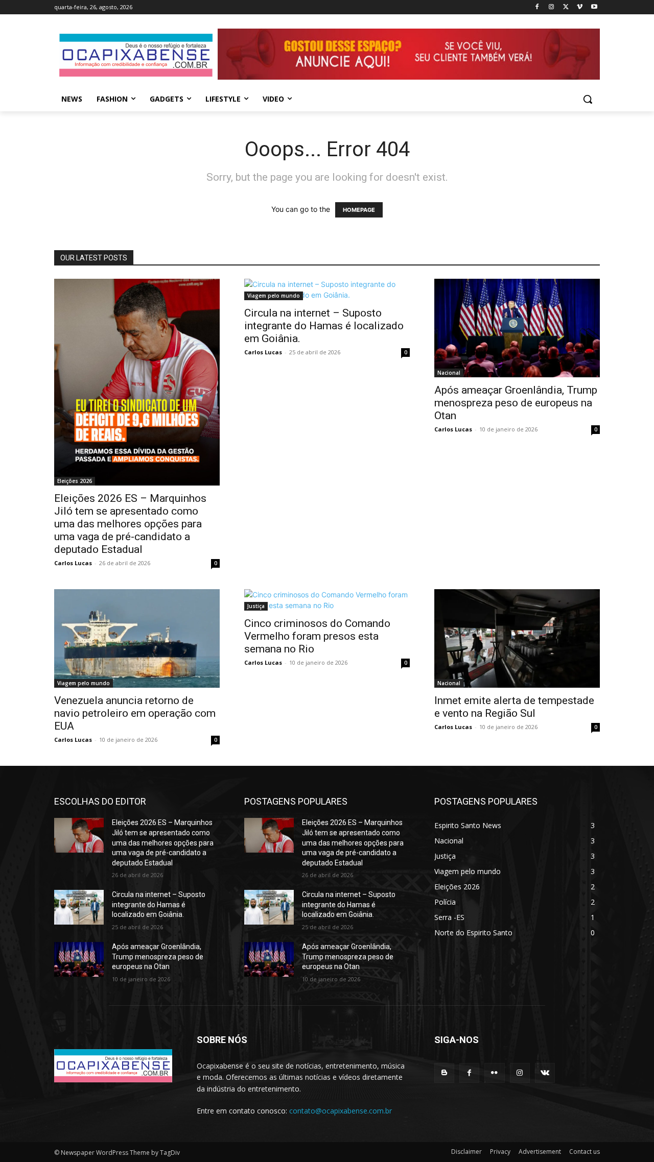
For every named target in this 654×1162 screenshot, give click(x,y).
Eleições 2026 (74, 481)
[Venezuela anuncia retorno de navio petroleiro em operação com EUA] (137, 638)
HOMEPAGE (359, 209)
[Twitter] (566, 7)
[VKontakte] (545, 1073)
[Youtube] (594, 7)
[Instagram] (551, 7)
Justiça (256, 606)
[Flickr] (494, 1073)
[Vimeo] (580, 7)
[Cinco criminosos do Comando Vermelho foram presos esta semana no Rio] (327, 600)
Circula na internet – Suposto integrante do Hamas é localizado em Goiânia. (324, 326)
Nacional (448, 372)
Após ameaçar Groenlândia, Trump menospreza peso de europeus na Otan (515, 403)
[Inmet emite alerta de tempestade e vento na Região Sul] (517, 638)
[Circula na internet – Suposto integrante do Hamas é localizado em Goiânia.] (327, 289)
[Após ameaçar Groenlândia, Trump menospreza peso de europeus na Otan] (517, 328)
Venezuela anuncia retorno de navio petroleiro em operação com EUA (135, 713)
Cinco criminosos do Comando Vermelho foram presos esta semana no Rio (317, 636)
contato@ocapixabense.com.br (340, 1111)
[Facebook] (537, 7)
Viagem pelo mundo (273, 295)
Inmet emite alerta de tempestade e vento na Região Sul (514, 706)
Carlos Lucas (73, 563)
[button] (587, 99)
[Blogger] (444, 1073)
